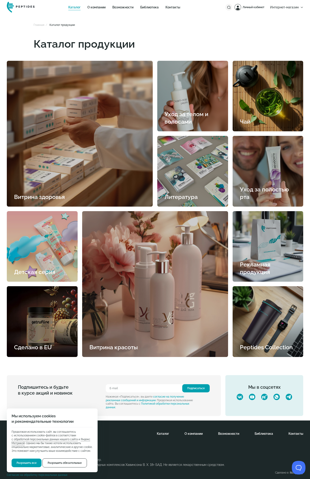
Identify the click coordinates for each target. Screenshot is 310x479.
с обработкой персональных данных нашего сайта (45, 439)
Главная (39, 25)
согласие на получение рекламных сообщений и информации (145, 398)
